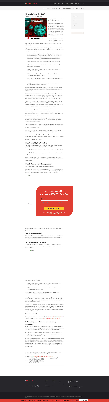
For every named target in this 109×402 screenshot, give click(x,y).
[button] (54, 190)
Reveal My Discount (54, 208)
